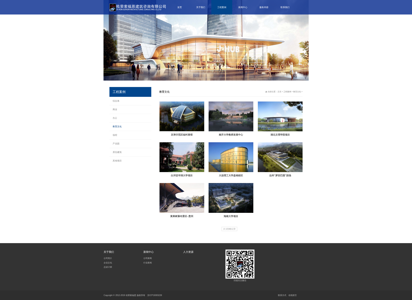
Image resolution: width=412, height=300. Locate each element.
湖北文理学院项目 (280, 134)
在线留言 (292, 295)
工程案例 (287, 92)
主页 (279, 92)
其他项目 (117, 160)
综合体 (116, 101)
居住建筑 (117, 152)
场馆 (115, 135)
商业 (115, 109)
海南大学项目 (231, 216)
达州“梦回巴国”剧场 (280, 175)
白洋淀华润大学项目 (182, 175)
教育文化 (297, 92)
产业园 (116, 143)
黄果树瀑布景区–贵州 (181, 216)
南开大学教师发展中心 (231, 134)
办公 (115, 118)
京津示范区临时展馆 (182, 134)
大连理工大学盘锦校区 (231, 175)
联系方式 (282, 295)
